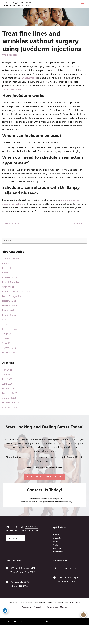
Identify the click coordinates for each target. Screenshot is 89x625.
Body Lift (6, 268)
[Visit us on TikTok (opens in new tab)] (76, 568)
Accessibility (27, 607)
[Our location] (47, 621)
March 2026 (8, 388)
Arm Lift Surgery (10, 258)
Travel (5, 338)
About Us (57, 538)
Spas (5, 324)
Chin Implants (9, 286)
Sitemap (63, 607)
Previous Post (11, 223)
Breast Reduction (11, 282)
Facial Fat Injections (12, 296)
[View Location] (8, 568)
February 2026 (9, 393)
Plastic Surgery (10, 315)
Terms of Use (52, 607)
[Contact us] (41, 621)
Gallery (56, 545)
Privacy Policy (39, 607)
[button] (44, 477)
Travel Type (8, 343)
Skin (4, 319)
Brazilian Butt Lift (10, 277)
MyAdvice (76, 602)
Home (56, 534)
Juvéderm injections (12, 89)
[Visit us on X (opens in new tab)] (70, 568)
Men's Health (8, 310)
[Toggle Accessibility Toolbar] (5, 610)
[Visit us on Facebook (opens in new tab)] (55, 568)
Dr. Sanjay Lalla (29, 77)
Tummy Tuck (9, 347)
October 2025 (9, 407)
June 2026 (7, 374)
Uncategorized (9, 54)
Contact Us (58, 552)
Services (57, 541)
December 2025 (10, 402)
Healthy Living (9, 300)
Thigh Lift (6, 333)
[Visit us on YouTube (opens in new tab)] (65, 568)
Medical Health (9, 305)
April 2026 (7, 383)
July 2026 (7, 369)
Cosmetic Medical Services (16, 291)
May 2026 (7, 379)
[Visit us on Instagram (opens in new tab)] (60, 568)
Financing (57, 548)
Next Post (80, 223)
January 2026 (9, 397)
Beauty (6, 263)
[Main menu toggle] (82, 4)
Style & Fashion (10, 329)
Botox (5, 272)
